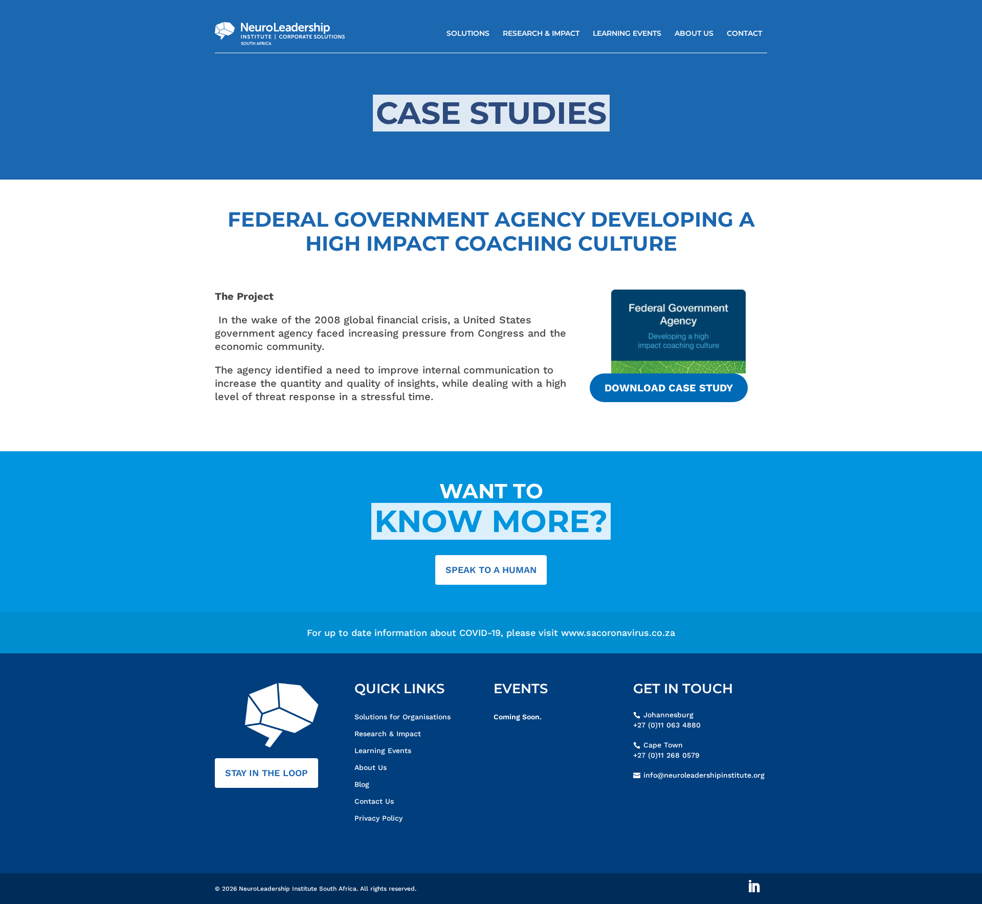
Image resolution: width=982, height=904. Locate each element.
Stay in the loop (266, 772)
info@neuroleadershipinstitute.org (704, 775)
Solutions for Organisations (402, 717)
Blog (361, 784)
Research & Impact (541, 33)
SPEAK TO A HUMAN (491, 569)
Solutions (468, 33)
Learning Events (627, 33)
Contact (744, 33)
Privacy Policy (378, 818)
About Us (694, 33)
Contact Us (374, 801)
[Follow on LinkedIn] (754, 886)
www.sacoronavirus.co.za (618, 632)
